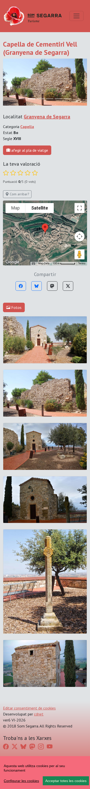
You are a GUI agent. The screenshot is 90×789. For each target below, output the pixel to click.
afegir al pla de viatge (29, 150)
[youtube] (49, 746)
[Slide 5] (67, 99)
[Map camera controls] (79, 236)
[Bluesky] (36, 286)
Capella (27, 126)
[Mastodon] (52, 286)
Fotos (16, 307)
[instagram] (41, 746)
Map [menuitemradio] (15, 208)
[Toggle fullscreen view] (79, 208)
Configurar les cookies (21, 781)
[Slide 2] (40, 99)
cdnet (39, 714)
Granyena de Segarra (47, 116)
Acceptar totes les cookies (65, 781)
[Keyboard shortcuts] (33, 263)
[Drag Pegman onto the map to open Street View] (79, 254)
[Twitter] (68, 286)
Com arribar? (19, 194)
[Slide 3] (49, 99)
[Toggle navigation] (77, 16)
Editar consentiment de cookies (29, 708)
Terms (82, 263)
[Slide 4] (58, 99)
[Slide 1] (31, 99)
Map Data (44, 263)
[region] (45, 772)
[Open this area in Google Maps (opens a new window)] (12, 262)
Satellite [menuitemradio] (39, 208)
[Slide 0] (22, 99)
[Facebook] (21, 286)
